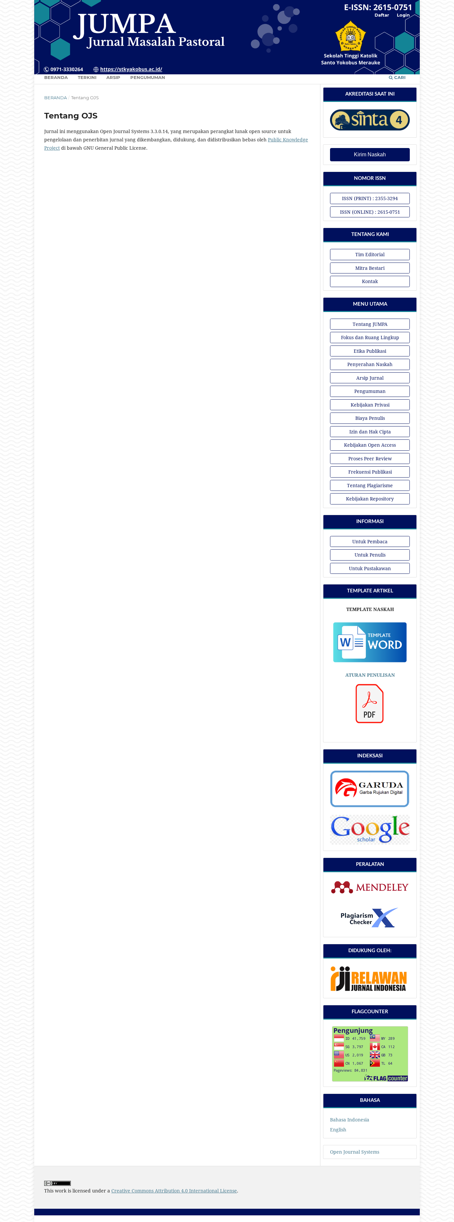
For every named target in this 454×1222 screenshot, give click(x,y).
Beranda (56, 77)
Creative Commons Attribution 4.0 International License (174, 1190)
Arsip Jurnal (370, 378)
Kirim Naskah (370, 154)
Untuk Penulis (370, 555)
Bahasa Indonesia (349, 1119)
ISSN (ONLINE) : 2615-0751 (370, 212)
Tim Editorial (370, 254)
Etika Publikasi (370, 351)
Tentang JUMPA (370, 324)
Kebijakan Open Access (370, 445)
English (338, 1129)
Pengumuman (147, 77)
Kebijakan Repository (370, 499)
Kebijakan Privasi (370, 405)
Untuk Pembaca (370, 541)
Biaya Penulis (370, 418)
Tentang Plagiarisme (370, 485)
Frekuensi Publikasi (370, 472)
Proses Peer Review (370, 458)
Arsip (113, 77)
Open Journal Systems (354, 1152)
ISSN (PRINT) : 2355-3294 (370, 198)
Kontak (370, 281)
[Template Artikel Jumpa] (370, 662)
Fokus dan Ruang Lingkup (370, 337)
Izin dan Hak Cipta (370, 431)
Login (403, 15)
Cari (399, 77)
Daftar (382, 15)
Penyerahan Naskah (370, 364)
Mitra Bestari (370, 268)
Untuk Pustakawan (370, 568)
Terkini (87, 77)
